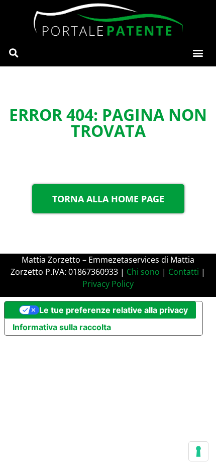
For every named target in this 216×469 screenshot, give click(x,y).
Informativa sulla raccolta (62, 327)
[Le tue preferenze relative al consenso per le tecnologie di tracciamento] (198, 451)
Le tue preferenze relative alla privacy (113, 310)
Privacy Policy (108, 283)
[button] (13, 53)
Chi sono (143, 271)
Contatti (183, 271)
